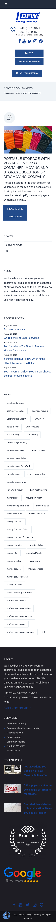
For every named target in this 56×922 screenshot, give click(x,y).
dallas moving (13, 435)
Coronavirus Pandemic (17, 419)
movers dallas (42, 506)
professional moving (16, 624)
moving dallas (36, 545)
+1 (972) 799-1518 (28, 31)
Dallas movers (32, 427)
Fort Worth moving (38, 490)
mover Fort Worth (34, 498)
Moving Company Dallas (18, 529)
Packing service (15, 732)
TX (43, 632)
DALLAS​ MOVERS (16, 746)
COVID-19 (39, 419)
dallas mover (13, 427)
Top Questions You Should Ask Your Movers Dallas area (24, 348)
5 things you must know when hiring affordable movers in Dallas (24, 361)
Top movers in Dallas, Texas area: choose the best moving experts (27, 373)
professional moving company (21, 632)
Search (28, 251)
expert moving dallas (16, 482)
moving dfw (12, 553)
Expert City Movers (15, 450)
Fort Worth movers (14, 329)
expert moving (13, 474)
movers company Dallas (18, 506)
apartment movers (15, 403)
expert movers (38, 450)
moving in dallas (14, 561)
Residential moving (16, 723)
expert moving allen (36, 474)
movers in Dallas (14, 513)
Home (18, 93)
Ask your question (28, 73)
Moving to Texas (14, 585)
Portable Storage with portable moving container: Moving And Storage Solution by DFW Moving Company (27, 168)
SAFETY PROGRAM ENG (17, 708)
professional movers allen (19, 608)
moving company (15, 521)
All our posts (13, 750)
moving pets (34, 561)
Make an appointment (29, 62)
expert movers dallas (16, 458)
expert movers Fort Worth (18, 466)
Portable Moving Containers (19, 592)
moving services (35, 569)
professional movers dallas (19, 616)
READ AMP (15, 216)
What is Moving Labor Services (21, 337)
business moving (40, 411)
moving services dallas (17, 577)
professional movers (16, 600)
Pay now (29, 53)
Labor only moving (16, 741)
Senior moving (14, 737)
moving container (15, 545)
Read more (15, 208)
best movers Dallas (16, 411)
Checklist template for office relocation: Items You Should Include (38, 808)
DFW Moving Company (17, 442)
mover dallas (13, 498)
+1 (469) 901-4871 (28, 28)
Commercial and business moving (23, 728)
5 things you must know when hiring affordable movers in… (38, 789)
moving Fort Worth (33, 553)
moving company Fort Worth (20, 537)
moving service (14, 569)
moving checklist (37, 513)
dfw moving (32, 435)
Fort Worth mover (15, 490)
